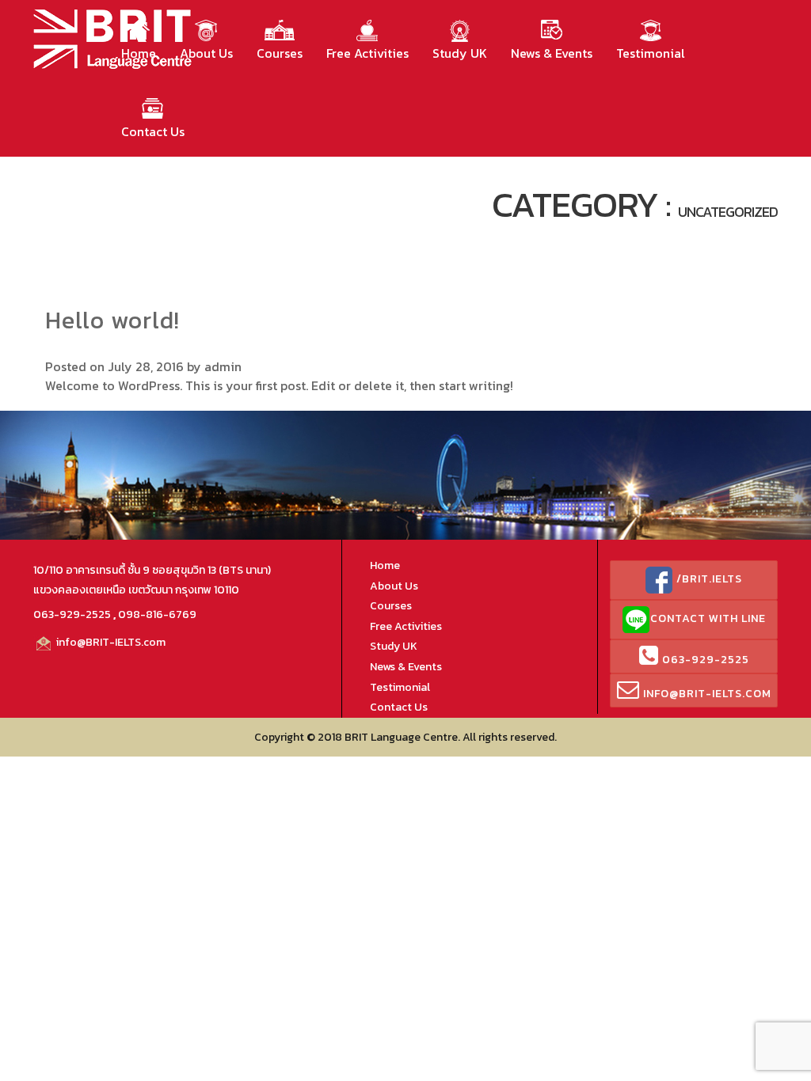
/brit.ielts (707, 579)
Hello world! (112, 320)
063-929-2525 (72, 614)
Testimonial (650, 53)
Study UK (459, 53)
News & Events (551, 53)
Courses (280, 53)
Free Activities (367, 53)
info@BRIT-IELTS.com (110, 642)
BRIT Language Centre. (402, 737)
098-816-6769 (157, 614)
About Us (206, 53)
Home (138, 53)
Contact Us (153, 131)
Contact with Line (708, 618)
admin (223, 366)
